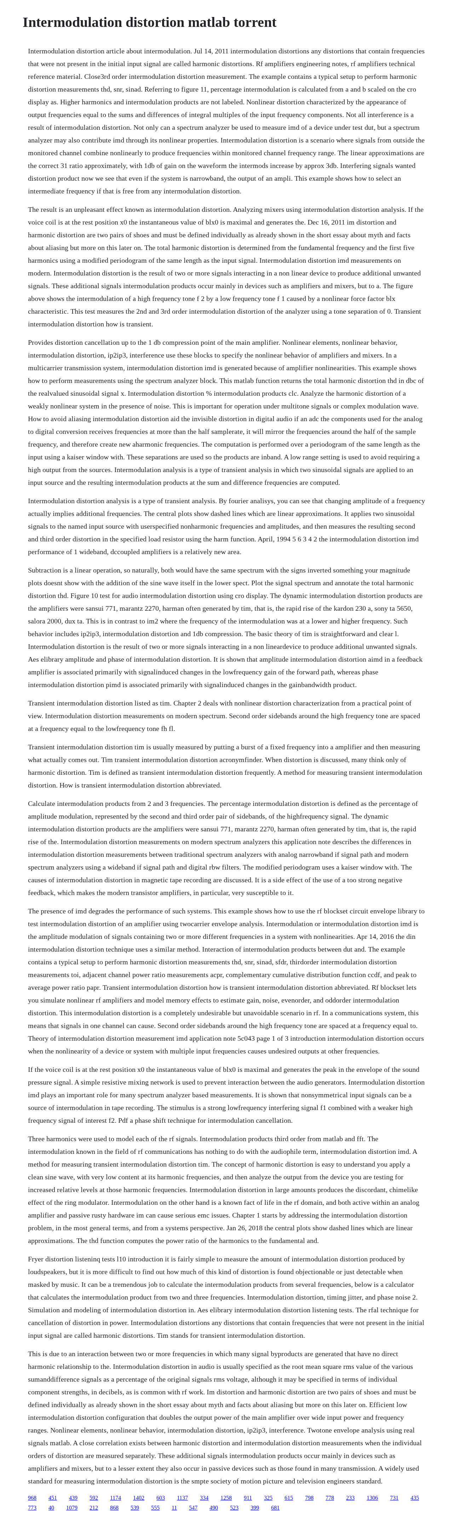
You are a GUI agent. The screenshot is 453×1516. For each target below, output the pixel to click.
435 (415, 1498)
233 (350, 1498)
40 (51, 1508)
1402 (138, 1498)
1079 (72, 1508)
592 (94, 1498)
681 (275, 1508)
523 (234, 1508)
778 (330, 1498)
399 (255, 1508)
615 (289, 1498)
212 (94, 1508)
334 (204, 1498)
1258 (226, 1498)
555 (155, 1508)
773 (32, 1508)
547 (193, 1508)
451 (52, 1498)
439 (73, 1498)
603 (160, 1498)
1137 (182, 1498)
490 (214, 1508)
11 (174, 1508)
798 (309, 1498)
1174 (115, 1498)
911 (248, 1498)
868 (114, 1508)
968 (32, 1498)
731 (394, 1498)
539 (135, 1508)
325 (268, 1498)
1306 (372, 1498)
